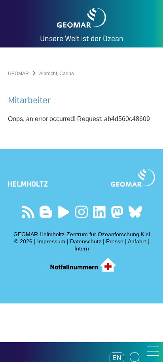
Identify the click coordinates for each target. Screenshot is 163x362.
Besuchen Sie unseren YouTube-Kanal (64, 212)
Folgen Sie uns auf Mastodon (117, 212)
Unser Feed (28, 212)
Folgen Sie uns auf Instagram (82, 212)
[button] (153, 351)
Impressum (51, 241)
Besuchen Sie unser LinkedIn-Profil (99, 212)
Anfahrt (137, 241)
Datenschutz (85, 241)
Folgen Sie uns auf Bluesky (135, 212)
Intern (81, 248)
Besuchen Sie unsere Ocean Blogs (46, 212)
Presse (114, 241)
